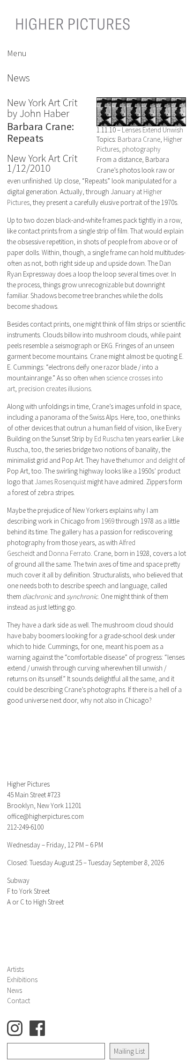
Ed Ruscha (109, 438)
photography (141, 149)
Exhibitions (22, 979)
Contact (18, 1000)
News (14, 990)
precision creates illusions (54, 388)
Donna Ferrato (70, 553)
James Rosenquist (60, 481)
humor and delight (151, 460)
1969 (107, 521)
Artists (15, 969)
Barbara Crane (139, 139)
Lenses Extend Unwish (152, 129)
